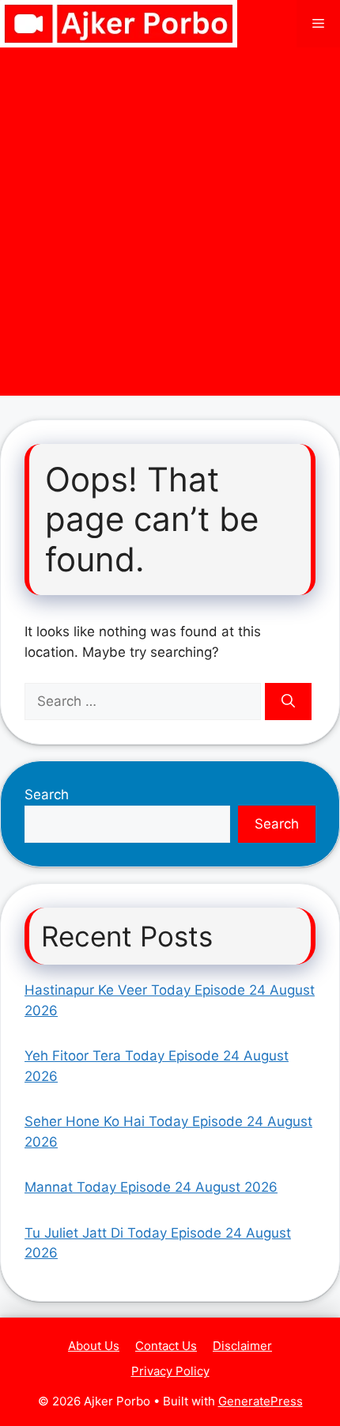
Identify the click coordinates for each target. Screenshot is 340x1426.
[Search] (288, 702)
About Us (93, 1345)
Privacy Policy (170, 1371)
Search (47, 794)
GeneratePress (260, 1401)
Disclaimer (242, 1345)
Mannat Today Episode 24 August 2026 (151, 1187)
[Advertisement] (170, 225)
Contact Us (166, 1345)
